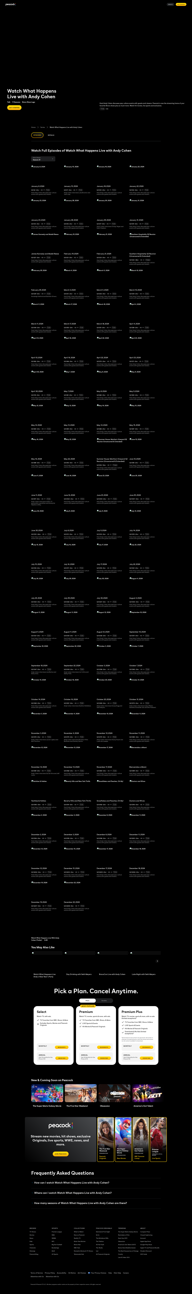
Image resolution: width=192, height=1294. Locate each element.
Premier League (57, 1232)
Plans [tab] (87, 1000)
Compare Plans (145, 1232)
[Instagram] (158, 1271)
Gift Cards (143, 1254)
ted (97, 1251)
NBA (53, 1235)
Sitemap (32, 1251)
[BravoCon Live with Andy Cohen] (113, 962)
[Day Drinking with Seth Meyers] (80, 962)
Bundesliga (55, 1248)
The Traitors (100, 1241)
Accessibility (61, 1273)
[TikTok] (148, 1271)
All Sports (55, 1254)
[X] (143, 1277)
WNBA (54, 1238)
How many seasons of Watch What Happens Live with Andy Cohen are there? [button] (80, 1203)
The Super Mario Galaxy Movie (128, 1232)
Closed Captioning (146, 1235)
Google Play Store (146, 1244)
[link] (46, 927)
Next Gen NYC (123, 1238)
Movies (32, 1235)
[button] (47, 1093)
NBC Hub (77, 1248)
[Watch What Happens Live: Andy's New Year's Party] (47, 962)
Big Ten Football (57, 1244)
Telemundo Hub (79, 1254)
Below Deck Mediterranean (127, 1248)
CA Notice (72, 1273)
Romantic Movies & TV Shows (83, 1251)
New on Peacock (79, 1235)
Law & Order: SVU (124, 1257)
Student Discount (146, 1251)
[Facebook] (143, 1271)
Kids (31, 1241)
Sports (32, 1244)
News (31, 1238)
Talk (8, 102)
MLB (53, 1251)
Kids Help (117, 1273)
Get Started (181, 4)
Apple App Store (145, 1241)
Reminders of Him (124, 1235)
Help (110, 1273)
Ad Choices (82, 1273)
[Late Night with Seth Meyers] (146, 962)
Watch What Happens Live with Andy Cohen (66, 127)
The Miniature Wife (102, 1238)
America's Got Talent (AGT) (127, 1244)
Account (143, 1238)
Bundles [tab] (104, 1000)
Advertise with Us (37, 1276)
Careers (126, 1273)
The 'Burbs (99, 1248)
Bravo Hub (77, 1244)
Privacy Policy (50, 1273)
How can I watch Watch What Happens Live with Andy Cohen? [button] (71, 1182)
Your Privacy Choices (98, 1273)
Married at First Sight (103, 1232)
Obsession (121, 1241)
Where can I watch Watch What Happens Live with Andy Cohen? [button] (73, 1192)
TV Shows (33, 1232)
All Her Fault (100, 1244)
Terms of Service (37, 1273)
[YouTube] (153, 1271)
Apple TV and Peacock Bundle (149, 1248)
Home (33, 127)
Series (42, 127)
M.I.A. (98, 1235)
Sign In (170, 4)
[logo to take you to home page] (11, 4)
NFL (53, 1241)
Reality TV (77, 1238)
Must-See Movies (80, 1241)
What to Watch (79, 1232)
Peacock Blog (34, 1254)
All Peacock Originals (103, 1254)
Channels (33, 1248)
